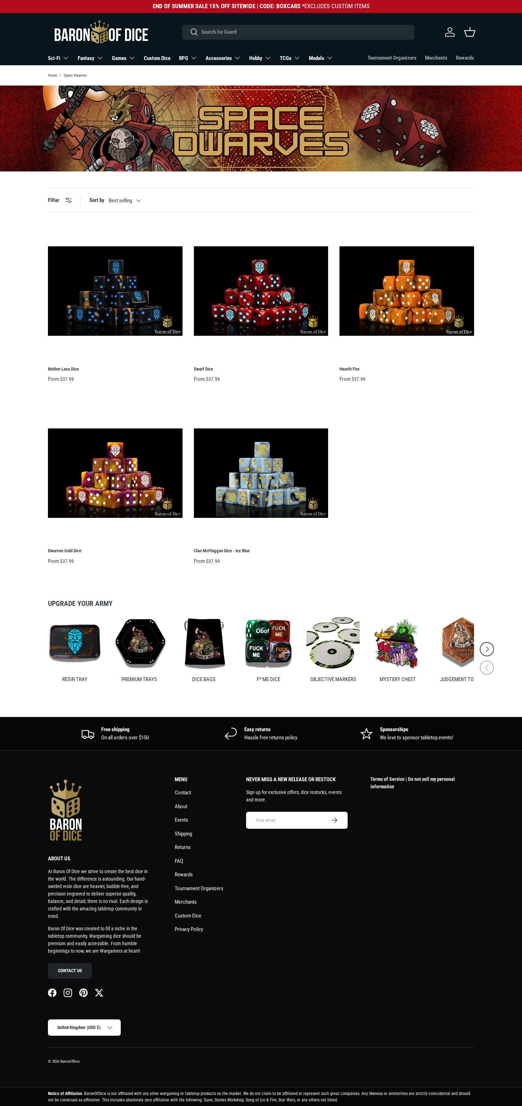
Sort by (96, 200)
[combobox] (298, 31)
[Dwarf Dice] (261, 291)
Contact (183, 792)
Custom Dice (157, 58)
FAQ (179, 861)
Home (52, 75)
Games (119, 58)
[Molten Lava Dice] (115, 291)
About (181, 806)
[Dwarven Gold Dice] (115, 473)
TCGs (286, 58)
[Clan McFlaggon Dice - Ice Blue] (261, 473)
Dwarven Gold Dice (64, 550)
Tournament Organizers (392, 58)
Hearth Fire (349, 369)
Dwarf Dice (203, 369)
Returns (183, 847)
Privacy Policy (189, 929)
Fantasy (86, 58)
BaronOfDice (70, 1061)
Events (181, 820)
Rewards (465, 58)
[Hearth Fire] (406, 291)
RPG (183, 58)
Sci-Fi (54, 58)
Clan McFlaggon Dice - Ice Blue (222, 550)
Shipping (183, 834)
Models (316, 58)
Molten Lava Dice (63, 369)
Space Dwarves (75, 75)
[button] (470, 32)
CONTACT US (70, 970)
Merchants (436, 58)
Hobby (255, 58)
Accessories (219, 58)
